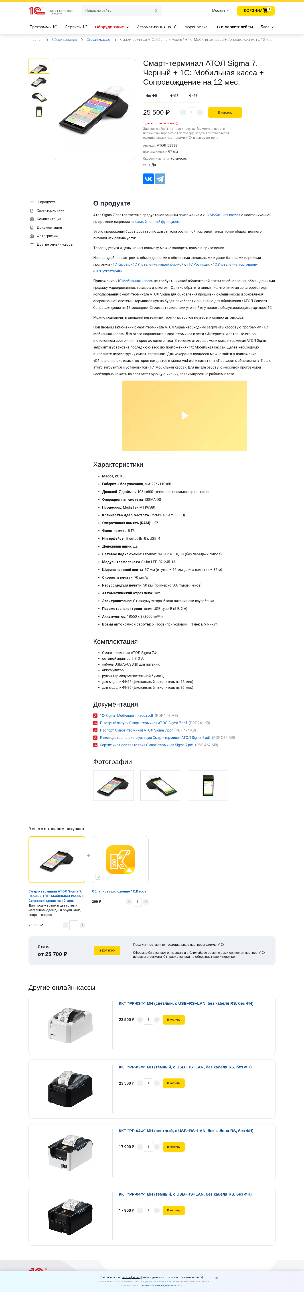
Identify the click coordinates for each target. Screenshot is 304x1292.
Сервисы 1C (76, 26)
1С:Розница (198, 264)
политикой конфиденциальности (161, 1285)
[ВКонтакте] (148, 178)
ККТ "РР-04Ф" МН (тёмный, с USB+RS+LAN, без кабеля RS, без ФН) (185, 1194)
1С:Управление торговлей (234, 264)
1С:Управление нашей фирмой (158, 264)
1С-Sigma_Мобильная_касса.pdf (126, 715)
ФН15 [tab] (174, 96)
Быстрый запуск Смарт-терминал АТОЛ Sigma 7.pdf (143, 723)
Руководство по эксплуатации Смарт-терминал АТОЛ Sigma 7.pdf (155, 738)
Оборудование (110, 27)
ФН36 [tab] (193, 96)
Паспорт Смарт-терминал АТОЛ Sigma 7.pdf (136, 730)
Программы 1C (43, 26)
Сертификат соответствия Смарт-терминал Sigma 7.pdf (147, 745)
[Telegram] (160, 178)
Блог (265, 26)
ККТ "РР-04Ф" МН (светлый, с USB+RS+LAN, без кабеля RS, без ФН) (186, 1131)
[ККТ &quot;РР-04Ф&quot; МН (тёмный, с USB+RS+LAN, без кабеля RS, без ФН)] (73, 1216)
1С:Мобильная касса (222, 215)
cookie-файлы (131, 1277)
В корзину (225, 112)
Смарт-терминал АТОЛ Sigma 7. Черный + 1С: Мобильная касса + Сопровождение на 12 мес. (56, 896)
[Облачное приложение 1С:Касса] (120, 859)
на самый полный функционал (156, 222)
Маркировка (195, 26)
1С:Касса (120, 264)
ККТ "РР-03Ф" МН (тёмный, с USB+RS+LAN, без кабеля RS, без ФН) (185, 1067)
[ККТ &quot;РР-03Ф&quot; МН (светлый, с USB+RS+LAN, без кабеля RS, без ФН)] (73, 1025)
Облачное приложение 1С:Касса (119, 891)
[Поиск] (156, 10)
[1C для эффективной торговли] (55, 11)
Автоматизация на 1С (157, 26)
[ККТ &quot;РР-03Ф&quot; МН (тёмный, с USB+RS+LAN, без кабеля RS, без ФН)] (73, 1089)
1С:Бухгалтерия (108, 271)
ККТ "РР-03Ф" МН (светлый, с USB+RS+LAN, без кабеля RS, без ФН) (186, 1003)
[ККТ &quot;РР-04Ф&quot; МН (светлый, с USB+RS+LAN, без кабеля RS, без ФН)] (73, 1153)
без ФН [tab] (151, 96)
